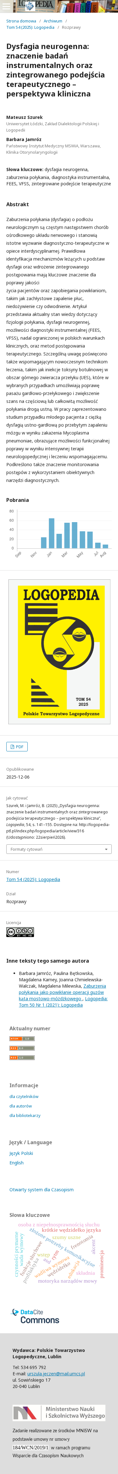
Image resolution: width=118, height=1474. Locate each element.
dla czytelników (23, 1096)
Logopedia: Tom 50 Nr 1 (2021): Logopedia (63, 1002)
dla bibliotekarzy (25, 1115)
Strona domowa (21, 21)
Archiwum (53, 21)
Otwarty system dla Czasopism (41, 1190)
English (16, 1163)
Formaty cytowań (26, 849)
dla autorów (20, 1106)
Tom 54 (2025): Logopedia (30, 27)
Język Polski (21, 1153)
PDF (19, 746)
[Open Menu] (6, 6)
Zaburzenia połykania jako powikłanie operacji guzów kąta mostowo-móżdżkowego (62, 992)
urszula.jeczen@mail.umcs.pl (56, 1374)
